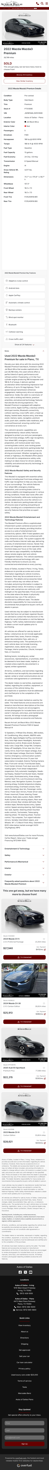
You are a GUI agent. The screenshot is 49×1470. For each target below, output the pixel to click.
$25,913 (8, 1012)
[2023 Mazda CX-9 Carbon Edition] (24, 1109)
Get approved (24, 1350)
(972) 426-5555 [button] (26, 1293)
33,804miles (40, 1135)
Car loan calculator (24, 1362)
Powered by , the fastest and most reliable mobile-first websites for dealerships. (24, 1459)
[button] (37, 3)
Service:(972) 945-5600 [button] (26, 1310)
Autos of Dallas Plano (24, 1399)
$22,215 (8, 1077)
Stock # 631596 (8, 1129)
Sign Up (25, 1444)
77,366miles (41, 1071)
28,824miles (40, 1006)
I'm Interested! (25, 957)
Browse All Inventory (24, 75)
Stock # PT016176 (9, 1065)
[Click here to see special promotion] (24, 8)
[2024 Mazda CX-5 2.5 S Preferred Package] (24, 916)
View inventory (24, 1325)
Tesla (24, 1387)
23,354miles (40, 942)
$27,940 (8, 948)
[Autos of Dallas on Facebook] (19, 1272)
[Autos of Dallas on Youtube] (29, 1272)
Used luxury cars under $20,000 (24, 1375)
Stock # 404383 (8, 936)
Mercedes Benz (24, 1393)
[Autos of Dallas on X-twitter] (24, 1272)
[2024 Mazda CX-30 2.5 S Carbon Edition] (24, 980)
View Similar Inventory (24, 81)
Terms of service (24, 1381)
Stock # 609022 (8, 1000)
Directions (24, 1338)
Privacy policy (24, 1369)
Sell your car (24, 1356)
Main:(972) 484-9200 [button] (26, 1307)
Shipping (24, 1344)
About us (24, 1332)
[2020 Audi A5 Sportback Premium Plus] (24, 1045)
